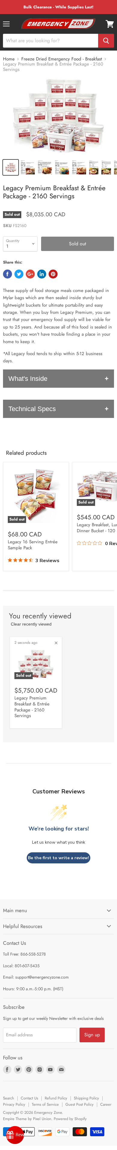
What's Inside (27, 378)
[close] (56, 643)
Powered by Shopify (70, 1119)
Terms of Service (45, 1104)
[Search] (106, 41)
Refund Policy (56, 1098)
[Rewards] (15, 1135)
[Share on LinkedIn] (41, 274)
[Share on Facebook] (7, 274)
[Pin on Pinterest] (53, 274)
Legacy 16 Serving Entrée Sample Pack (33, 545)
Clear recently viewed (31, 624)
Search (8, 1098)
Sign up (92, 1034)
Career (105, 1104)
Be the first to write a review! (58, 858)
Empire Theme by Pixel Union (27, 1119)
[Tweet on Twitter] (18, 274)
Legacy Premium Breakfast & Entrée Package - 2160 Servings (32, 707)
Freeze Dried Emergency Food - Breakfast (61, 59)
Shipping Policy (86, 1098)
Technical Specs (32, 409)
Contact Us (29, 1098)
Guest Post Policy (79, 1104)
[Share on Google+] (30, 274)
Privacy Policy (14, 1104)
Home (9, 59)
